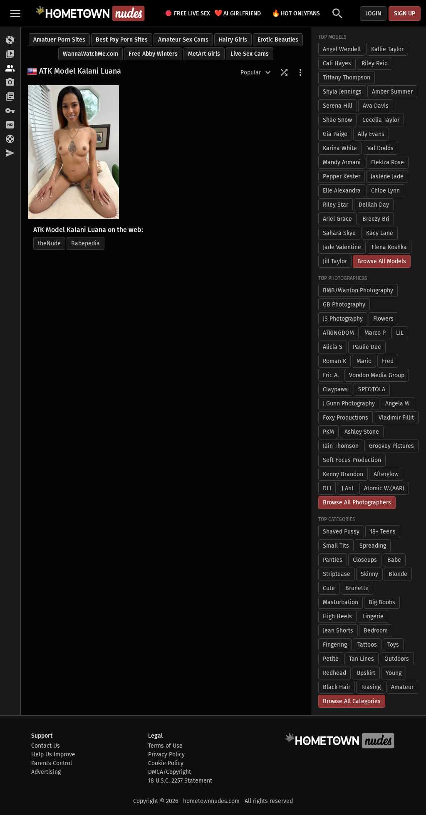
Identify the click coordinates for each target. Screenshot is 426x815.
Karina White (340, 148)
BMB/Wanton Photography (358, 290)
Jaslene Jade (387, 176)
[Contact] (10, 153)
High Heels (337, 616)
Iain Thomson (341, 445)
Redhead (334, 673)
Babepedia (85, 243)
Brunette (357, 588)
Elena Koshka (389, 247)
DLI (327, 488)
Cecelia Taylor (380, 119)
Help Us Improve (53, 754)
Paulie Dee (367, 347)
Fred (388, 361)
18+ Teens (383, 531)
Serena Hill (337, 105)
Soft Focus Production (352, 460)
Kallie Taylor (387, 49)
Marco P (375, 332)
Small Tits (336, 545)
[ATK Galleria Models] (10, 69)
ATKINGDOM (338, 332)
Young (393, 673)
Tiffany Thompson (346, 77)
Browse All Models (381, 261)
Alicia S (332, 347)
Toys (393, 644)
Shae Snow (337, 119)
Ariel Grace (337, 218)
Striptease (336, 574)
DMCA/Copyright (169, 771)
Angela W (397, 403)
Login (373, 13)
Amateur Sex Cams (183, 39)
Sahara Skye (339, 233)
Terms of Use (165, 745)
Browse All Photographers (357, 502)
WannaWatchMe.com (90, 53)
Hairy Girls (233, 39)
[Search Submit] (337, 13)
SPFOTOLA (371, 389)
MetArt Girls (204, 53)
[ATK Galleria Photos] (10, 40)
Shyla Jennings (342, 91)
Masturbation (340, 602)
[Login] (10, 111)
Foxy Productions (345, 417)
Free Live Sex (189, 13)
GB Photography (344, 304)
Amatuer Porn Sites (59, 39)
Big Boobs (382, 602)
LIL (400, 332)
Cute (329, 588)
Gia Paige (335, 134)
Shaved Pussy (341, 531)
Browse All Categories (352, 701)
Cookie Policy (165, 763)
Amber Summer (392, 91)
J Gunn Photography (349, 403)
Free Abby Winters (153, 53)
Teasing (371, 687)
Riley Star (335, 204)
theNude (49, 243)
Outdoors (396, 658)
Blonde (398, 574)
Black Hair (336, 687)
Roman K (334, 361)
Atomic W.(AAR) (384, 488)
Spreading (372, 545)
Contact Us (45, 745)
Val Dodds (380, 148)
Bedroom (376, 630)
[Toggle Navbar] (15, 13)
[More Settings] (300, 72)
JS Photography (343, 318)
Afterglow (386, 474)
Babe (394, 559)
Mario (364, 361)
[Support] (10, 139)
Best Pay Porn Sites (122, 39)
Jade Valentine (342, 247)
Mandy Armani (342, 162)
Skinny (369, 574)
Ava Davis (376, 105)
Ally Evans (371, 134)
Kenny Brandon (343, 474)
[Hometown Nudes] (90, 13)
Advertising (46, 771)
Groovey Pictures (391, 445)
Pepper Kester (341, 176)
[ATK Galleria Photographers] (10, 83)
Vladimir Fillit (396, 417)
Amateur (402, 687)
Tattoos (367, 644)
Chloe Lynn (385, 190)
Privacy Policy (166, 754)
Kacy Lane (379, 233)
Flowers (383, 318)
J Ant (348, 488)
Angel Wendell (342, 49)
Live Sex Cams (249, 53)
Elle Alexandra (342, 190)
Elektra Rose (387, 162)
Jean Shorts (338, 630)
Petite (331, 658)
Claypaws (335, 389)
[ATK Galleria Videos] (10, 54)
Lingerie (373, 616)
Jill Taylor (335, 261)
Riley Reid (375, 63)
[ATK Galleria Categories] (10, 97)
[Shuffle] (284, 72)
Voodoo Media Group (376, 375)
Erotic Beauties (278, 39)
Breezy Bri (375, 218)
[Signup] (10, 125)
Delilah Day (374, 204)
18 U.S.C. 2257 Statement (180, 780)
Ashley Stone (361, 431)
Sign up (404, 13)
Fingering (335, 644)
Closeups (365, 559)
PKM (328, 431)
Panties (332, 559)
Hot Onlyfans (296, 13)
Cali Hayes (337, 63)
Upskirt (366, 673)
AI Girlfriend (237, 13)
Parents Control (51, 763)
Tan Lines (361, 658)
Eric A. (331, 375)
